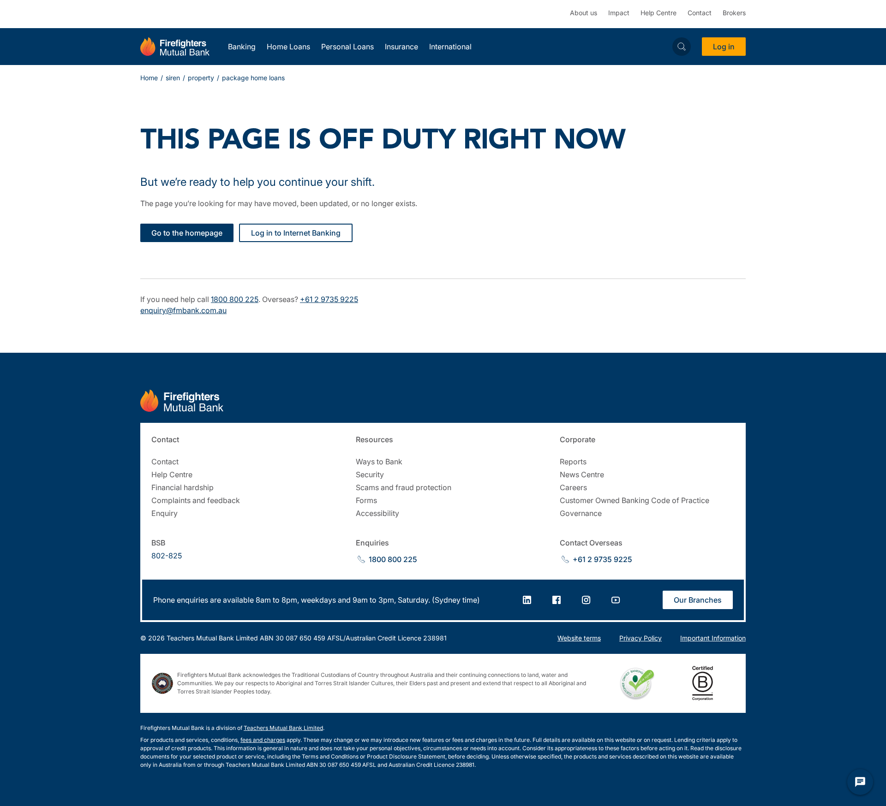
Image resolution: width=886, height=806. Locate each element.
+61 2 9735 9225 (329, 299)
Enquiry (164, 513)
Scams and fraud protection (403, 487)
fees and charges (262, 739)
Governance (581, 513)
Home (149, 78)
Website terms (579, 638)
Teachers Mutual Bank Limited (283, 727)
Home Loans (288, 46)
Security (370, 474)
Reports (573, 461)
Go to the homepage (186, 232)
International (450, 46)
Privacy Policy (640, 638)
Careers (573, 487)
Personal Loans (347, 46)
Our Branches (698, 599)
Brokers (734, 13)
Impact (618, 13)
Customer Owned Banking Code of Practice (634, 500)
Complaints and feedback (195, 500)
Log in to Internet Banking (296, 232)
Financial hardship (182, 487)
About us (583, 13)
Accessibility (377, 513)
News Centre (582, 474)
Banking (242, 46)
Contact (700, 13)
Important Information (713, 638)
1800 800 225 (234, 299)
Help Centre (658, 13)
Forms (366, 500)
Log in (724, 46)
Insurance (401, 46)
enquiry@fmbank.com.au (183, 310)
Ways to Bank (379, 461)
